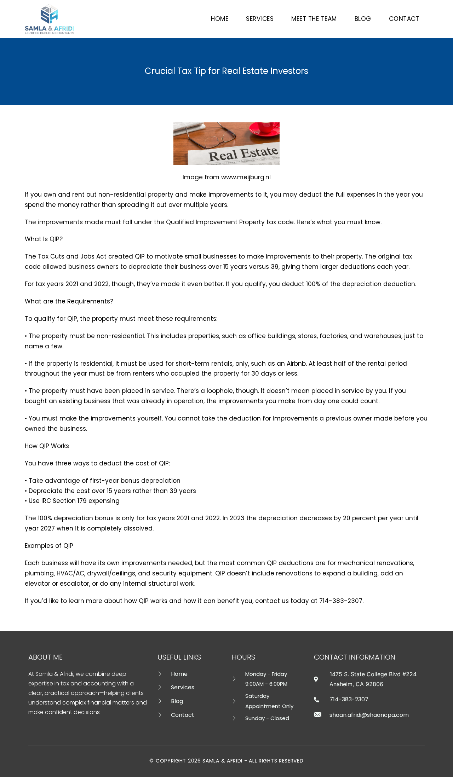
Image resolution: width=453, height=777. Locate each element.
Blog (363, 19)
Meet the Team (314, 19)
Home (219, 19)
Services (260, 19)
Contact (404, 19)
